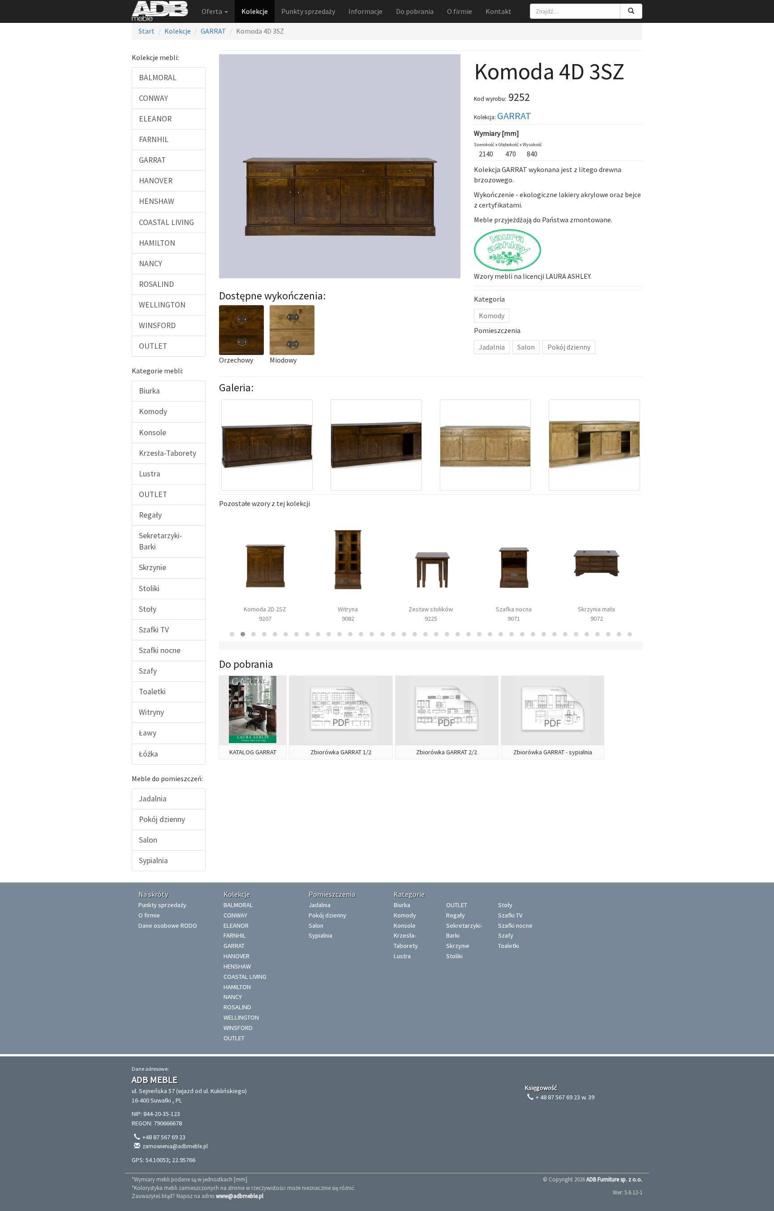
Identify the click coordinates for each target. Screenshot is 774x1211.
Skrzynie (152, 567)
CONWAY (153, 98)
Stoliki (149, 588)
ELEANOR (155, 119)
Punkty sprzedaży (308, 11)
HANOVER (155, 181)
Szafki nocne (160, 650)
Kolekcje (254, 11)
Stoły (147, 609)
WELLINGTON (162, 305)
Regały (150, 515)
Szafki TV (154, 630)
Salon (148, 840)
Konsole (152, 432)
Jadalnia (153, 799)
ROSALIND (156, 284)
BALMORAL (157, 77)
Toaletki (152, 691)
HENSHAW (156, 201)
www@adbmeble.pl (239, 1195)
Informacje (365, 11)
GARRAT (213, 30)
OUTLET (153, 346)
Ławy (147, 733)
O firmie (459, 11)
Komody (153, 411)
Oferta (213, 11)
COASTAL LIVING (166, 222)
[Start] (160, 11)
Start (146, 30)
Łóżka (148, 754)
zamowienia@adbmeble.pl (175, 1146)
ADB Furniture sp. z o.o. (614, 1179)
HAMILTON (157, 243)
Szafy (148, 671)
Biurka (149, 391)
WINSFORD (157, 325)
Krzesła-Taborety (167, 453)
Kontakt (499, 11)
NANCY (150, 263)
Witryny (151, 712)
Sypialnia (153, 860)
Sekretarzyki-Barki (160, 541)
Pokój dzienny (162, 819)
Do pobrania (415, 11)
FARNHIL (153, 139)
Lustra (149, 474)
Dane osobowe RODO (167, 925)
